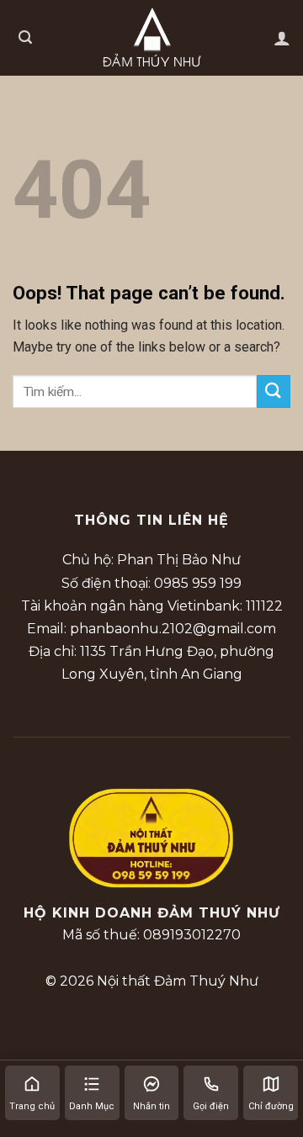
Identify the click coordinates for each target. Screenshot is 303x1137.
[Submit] (273, 391)
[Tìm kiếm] (25, 37)
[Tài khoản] (282, 37)
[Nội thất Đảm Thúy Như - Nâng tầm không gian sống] (151, 37)
